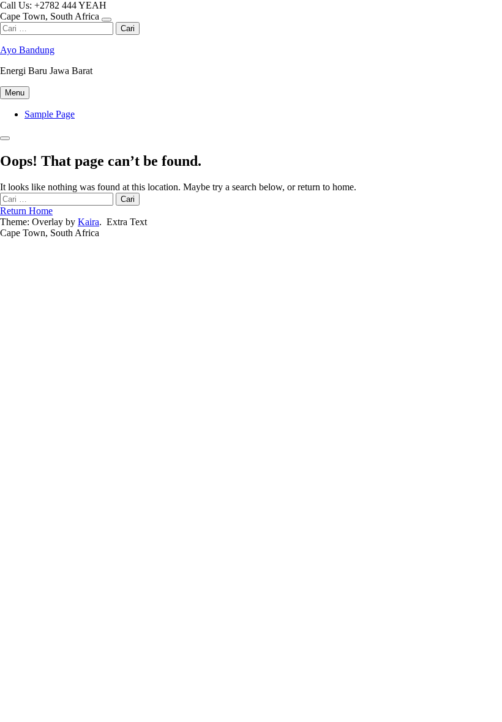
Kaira (88, 222)
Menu (14, 92)
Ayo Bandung (27, 50)
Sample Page (49, 114)
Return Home (26, 211)
